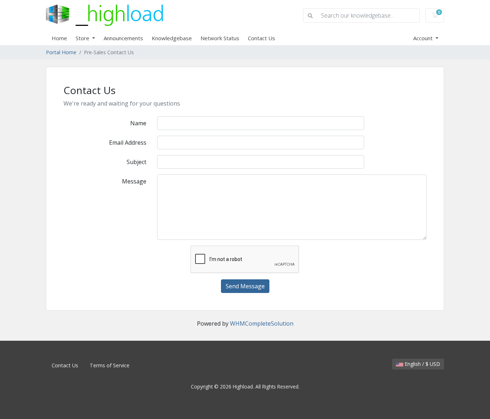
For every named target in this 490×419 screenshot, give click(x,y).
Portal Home (61, 52)
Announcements (123, 38)
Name (138, 123)
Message (134, 181)
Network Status (220, 38)
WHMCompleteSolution (261, 323)
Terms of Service (109, 365)
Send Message (245, 286)
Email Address (127, 142)
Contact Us (261, 38)
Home (59, 38)
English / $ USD (421, 363)
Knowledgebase (172, 38)
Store (83, 38)
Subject (136, 162)
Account (423, 38)
